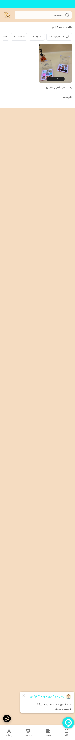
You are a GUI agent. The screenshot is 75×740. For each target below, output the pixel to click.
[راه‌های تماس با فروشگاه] (7, 718)
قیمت (21, 37)
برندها (39, 37)
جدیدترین (59, 37)
